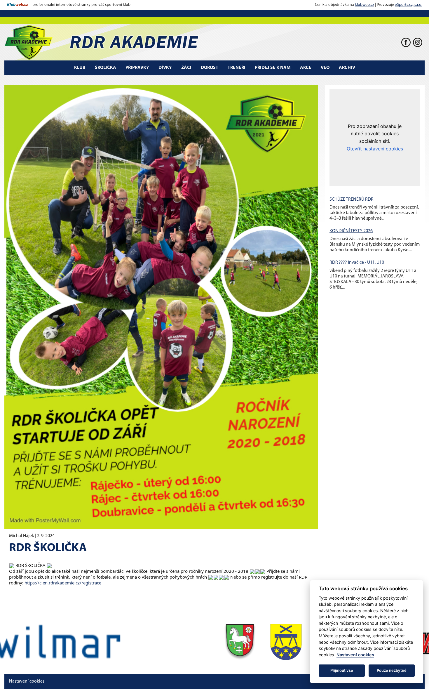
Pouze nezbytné (392, 670)
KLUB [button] (80, 67)
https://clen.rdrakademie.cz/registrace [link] (63, 583)
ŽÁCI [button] (186, 67)
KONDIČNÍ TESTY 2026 (351, 231)
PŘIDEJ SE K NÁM (273, 67)
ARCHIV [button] (347, 67)
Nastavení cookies (26, 681)
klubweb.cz (364, 5)
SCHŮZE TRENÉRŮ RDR (351, 199)
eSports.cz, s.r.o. (408, 5)
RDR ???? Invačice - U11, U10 (356, 262)
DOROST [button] (209, 67)
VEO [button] (325, 67)
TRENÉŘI (236, 67)
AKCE (305, 67)
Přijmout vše (341, 670)
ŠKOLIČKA (105, 67)
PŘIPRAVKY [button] (137, 67)
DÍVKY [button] (165, 67)
